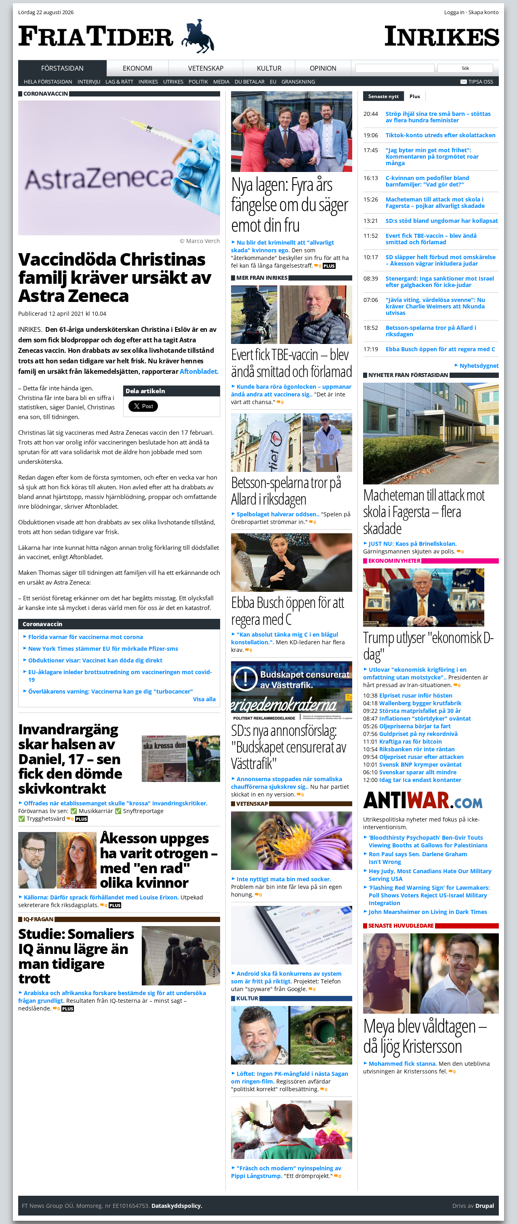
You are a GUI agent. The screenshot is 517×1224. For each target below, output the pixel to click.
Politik (198, 81)
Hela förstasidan (48, 81)
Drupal (484, 1205)
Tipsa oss (481, 81)
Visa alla (204, 699)
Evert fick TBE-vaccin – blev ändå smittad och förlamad (431, 239)
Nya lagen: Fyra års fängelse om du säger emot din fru (289, 204)
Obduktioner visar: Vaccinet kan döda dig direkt (95, 660)
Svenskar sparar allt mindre (417, 772)
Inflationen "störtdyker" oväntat (425, 718)
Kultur (269, 68)
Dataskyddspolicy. (176, 1205)
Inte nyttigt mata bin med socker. (284, 879)
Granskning (298, 81)
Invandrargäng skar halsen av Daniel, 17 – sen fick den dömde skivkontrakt (70, 758)
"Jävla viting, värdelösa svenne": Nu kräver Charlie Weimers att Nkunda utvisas (435, 306)
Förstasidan (62, 68)
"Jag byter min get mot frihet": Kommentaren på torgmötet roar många (432, 156)
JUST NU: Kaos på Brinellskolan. (413, 543)
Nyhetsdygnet (479, 365)
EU (273, 81)
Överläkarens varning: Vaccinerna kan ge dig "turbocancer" (110, 691)
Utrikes (173, 81)
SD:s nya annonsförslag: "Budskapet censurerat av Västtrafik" (288, 746)
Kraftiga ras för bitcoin (410, 741)
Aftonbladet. (199, 371)
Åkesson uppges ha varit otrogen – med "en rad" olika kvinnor (158, 860)
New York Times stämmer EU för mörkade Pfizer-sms (103, 648)
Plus (415, 96)
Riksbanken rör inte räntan (417, 749)
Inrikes (148, 81)
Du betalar (250, 81)
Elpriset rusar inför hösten (415, 695)
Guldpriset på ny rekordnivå (418, 734)
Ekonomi (137, 68)
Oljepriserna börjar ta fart (415, 726)
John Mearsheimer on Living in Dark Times (428, 912)
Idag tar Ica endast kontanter (420, 780)
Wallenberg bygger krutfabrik (420, 703)
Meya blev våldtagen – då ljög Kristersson (425, 1035)
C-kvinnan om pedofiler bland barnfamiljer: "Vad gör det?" (427, 181)
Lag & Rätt (119, 81)
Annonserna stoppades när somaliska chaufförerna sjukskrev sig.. (286, 782)
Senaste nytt (386, 96)
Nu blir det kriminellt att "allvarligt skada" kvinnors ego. (282, 246)
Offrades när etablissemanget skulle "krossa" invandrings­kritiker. (116, 803)
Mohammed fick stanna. (403, 1063)
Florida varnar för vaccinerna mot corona (85, 637)
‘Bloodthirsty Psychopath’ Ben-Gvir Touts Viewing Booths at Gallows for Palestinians (428, 841)
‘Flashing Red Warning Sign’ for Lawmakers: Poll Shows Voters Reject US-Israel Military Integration (429, 895)
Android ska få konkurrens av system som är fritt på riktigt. (286, 977)
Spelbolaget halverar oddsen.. (278, 514)
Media (221, 81)
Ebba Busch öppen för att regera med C (440, 349)
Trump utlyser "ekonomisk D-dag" (428, 645)
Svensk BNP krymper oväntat (420, 764)
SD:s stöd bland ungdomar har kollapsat (442, 220)
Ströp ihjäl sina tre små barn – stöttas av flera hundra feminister (438, 117)
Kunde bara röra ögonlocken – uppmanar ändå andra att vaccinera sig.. (291, 390)
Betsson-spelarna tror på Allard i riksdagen (431, 331)
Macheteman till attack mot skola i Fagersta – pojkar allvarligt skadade (435, 202)
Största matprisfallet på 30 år (420, 711)
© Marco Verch (200, 241)
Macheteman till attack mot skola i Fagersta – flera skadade (424, 511)
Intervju (89, 81)
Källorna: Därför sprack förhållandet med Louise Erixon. (101, 897)
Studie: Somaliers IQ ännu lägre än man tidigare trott (76, 955)
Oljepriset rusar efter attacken (421, 757)
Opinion (323, 68)
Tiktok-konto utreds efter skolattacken (441, 135)
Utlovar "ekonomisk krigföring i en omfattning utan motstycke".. (415, 673)
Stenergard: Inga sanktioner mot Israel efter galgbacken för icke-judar (440, 282)
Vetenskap (206, 68)
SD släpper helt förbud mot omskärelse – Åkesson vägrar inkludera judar (441, 260)
